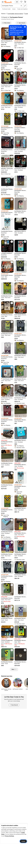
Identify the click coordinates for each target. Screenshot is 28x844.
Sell (17, 1)
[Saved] (21, 2)
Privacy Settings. (9, 836)
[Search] (25, 5)
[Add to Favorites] (12, 51)
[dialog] (14, 833)
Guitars (14, 9)
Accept (23, 841)
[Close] (21, 5)
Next (13, 669)
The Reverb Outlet (6, 9)
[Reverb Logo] (8, 2)
